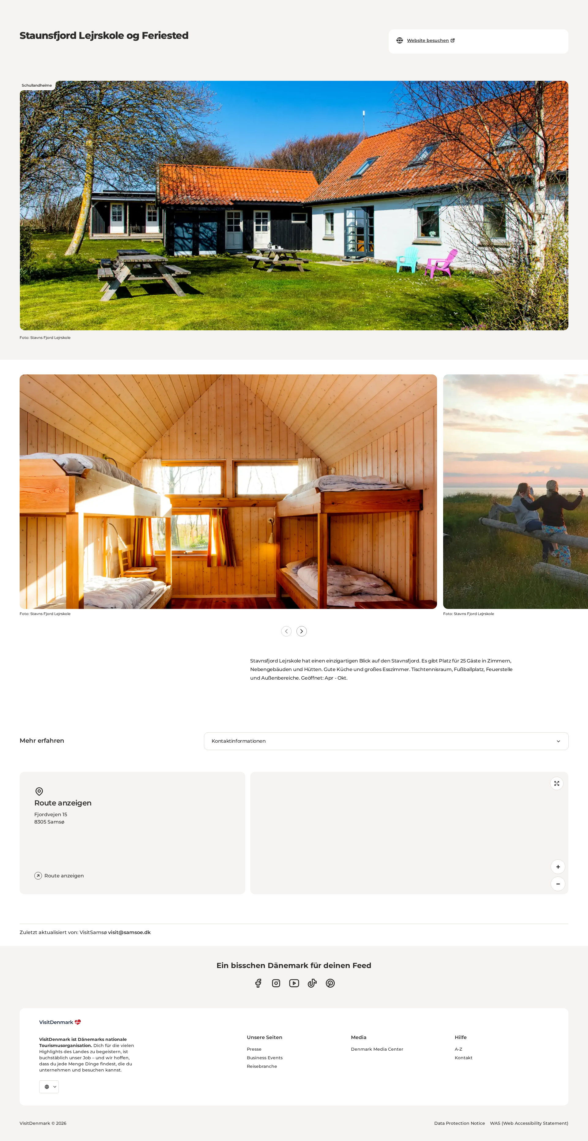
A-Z (458, 1049)
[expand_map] (557, 783)
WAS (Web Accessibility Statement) (529, 1123)
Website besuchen (428, 40)
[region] (409, 833)
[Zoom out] (558, 883)
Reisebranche (262, 1066)
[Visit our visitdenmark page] (294, 983)
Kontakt (464, 1057)
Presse (254, 1049)
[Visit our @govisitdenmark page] (312, 983)
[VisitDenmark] (60, 1022)
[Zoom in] (558, 866)
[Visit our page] (276, 983)
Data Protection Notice (459, 1123)
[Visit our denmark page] (258, 983)
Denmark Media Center (377, 1049)
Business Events (265, 1057)
